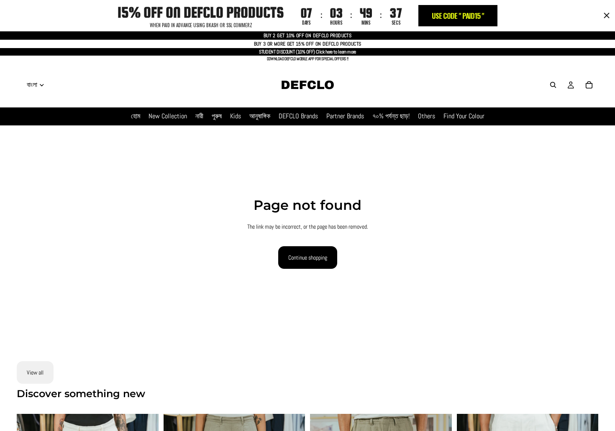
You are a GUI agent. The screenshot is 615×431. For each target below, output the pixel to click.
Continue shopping (307, 257)
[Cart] (589, 85)
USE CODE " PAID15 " (458, 15)
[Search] (553, 85)
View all (35, 372)
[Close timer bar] (606, 15)
